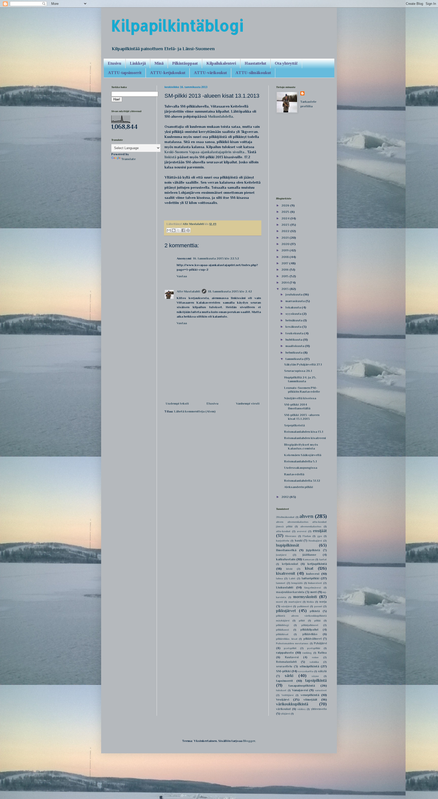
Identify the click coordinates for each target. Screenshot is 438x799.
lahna (279, 578)
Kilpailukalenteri (221, 63)
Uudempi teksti (177, 403)
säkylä (322, 671)
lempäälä (297, 583)
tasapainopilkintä (301, 685)
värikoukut (283, 709)
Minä (158, 63)
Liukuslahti (284, 587)
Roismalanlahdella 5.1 (300, 461)
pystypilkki (313, 648)
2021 (285, 237)
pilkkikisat (282, 634)
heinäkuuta (294, 320)
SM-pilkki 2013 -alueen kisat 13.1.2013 (301, 417)
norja (323, 601)
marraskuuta (295, 301)
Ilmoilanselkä (286, 550)
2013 (285, 289)
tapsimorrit (284, 681)
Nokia (310, 601)
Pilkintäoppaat (185, 63)
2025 (285, 212)
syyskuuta (293, 314)
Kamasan (309, 559)
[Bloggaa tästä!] (173, 230)
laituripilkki (310, 578)
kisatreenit (285, 573)
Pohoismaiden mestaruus (292, 643)
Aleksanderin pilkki (298, 487)
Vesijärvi (282, 699)
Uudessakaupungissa (300, 468)
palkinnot (303, 606)
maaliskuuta (295, 346)
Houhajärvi (315, 540)
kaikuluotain (285, 559)
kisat (309, 568)
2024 (285, 218)
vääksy (301, 709)
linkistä (170, 157)
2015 (285, 276)
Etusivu (114, 63)
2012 (285, 497)
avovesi (301, 531)
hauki (298, 540)
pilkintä (315, 611)
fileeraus (290, 536)
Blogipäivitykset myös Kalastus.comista (301, 446)
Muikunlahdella (220, 116)
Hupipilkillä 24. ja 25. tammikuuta (300, 379)
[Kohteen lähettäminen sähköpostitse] (168, 230)
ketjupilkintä (317, 564)
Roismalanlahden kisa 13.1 (303, 431)
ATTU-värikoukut (210, 73)
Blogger (249, 741)
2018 (285, 257)
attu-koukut (283, 531)
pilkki (317, 620)
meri (313, 592)
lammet (280, 583)
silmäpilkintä (309, 666)
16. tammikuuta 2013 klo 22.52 (216, 258)
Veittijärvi (288, 695)
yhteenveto (319, 709)
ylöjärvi (285, 713)
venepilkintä (310, 695)
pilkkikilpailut (309, 629)
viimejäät (310, 699)
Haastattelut (255, 63)
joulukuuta (294, 294)
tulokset (281, 690)
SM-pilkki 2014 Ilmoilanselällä (297, 406)
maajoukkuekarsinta (290, 592)
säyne (315, 676)
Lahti (292, 578)
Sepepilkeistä (294, 425)
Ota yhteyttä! (286, 63)
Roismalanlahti (286, 662)
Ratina (322, 652)
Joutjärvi (281, 554)
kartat (323, 559)
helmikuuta (294, 352)
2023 (285, 225)
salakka (314, 662)
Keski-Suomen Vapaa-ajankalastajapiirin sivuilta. (205, 152)
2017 (285, 263)
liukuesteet (315, 583)
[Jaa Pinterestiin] (188, 230)
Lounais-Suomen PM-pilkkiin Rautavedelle (302, 390)
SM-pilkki (283, 671)
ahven (306, 516)
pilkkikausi (282, 629)
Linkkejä (138, 63)
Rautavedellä (294, 474)
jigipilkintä (313, 550)
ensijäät (320, 531)
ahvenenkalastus (310, 526)
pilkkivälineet (312, 638)
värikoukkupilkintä (292, 704)
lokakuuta (293, 307)
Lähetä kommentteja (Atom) (194, 411)
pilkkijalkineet (309, 625)
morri (279, 601)
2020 (285, 244)
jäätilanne (309, 555)
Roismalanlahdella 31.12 (302, 480)
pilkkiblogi (282, 625)
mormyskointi (305, 597)
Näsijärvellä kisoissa (300, 398)
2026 (285, 205)
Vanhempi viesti (248, 403)
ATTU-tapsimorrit (124, 73)
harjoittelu (282, 540)
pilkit (302, 620)
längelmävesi (312, 587)
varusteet (321, 690)
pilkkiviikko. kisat (287, 638)
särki (289, 675)
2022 (285, 231)
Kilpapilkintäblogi (177, 25)
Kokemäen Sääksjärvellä (302, 455)
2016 (285, 269)
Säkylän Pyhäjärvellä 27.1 (303, 364)
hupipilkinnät (287, 545)
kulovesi (312, 574)
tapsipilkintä (316, 680)
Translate (128, 159)
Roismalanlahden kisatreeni (305, 438)
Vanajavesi (300, 690)
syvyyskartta (305, 671)
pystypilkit (290, 648)
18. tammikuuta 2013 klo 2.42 (230, 291)
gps (319, 536)
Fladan (307, 536)
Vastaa (182, 276)
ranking (307, 652)
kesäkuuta (293, 326)
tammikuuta (294, 359)
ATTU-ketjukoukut (167, 73)
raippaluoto (285, 652)
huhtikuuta (294, 339)
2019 (285, 250)
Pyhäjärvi (320, 643)
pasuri (318, 606)
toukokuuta (294, 333)
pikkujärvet (286, 611)
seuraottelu (284, 666)
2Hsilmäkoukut (285, 517)
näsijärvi (286, 606)
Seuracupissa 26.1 (298, 371)
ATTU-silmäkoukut (253, 73)
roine (315, 657)
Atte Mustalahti (188, 291)
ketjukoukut (290, 564)
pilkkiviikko (309, 634)
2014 (285, 282)
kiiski (289, 568)
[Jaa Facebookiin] (183, 230)
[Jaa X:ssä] (178, 230)
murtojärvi (294, 601)
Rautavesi (292, 657)
